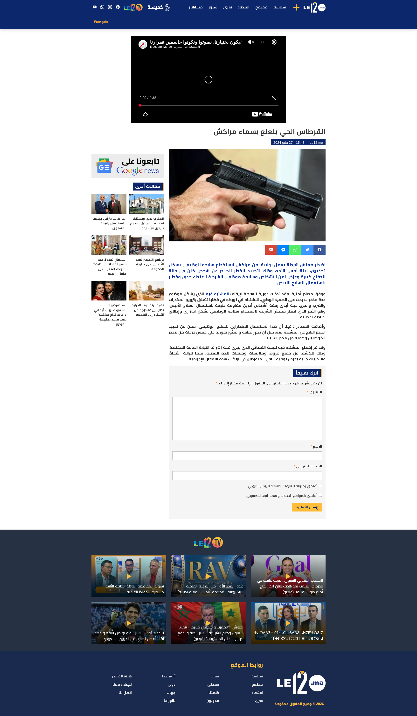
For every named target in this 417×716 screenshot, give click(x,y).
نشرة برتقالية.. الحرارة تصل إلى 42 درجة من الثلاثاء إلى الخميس (148, 309)
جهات (171, 693)
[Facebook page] (118, 7)
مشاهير (196, 7)
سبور (212, 7)
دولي (171, 684)
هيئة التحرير (122, 676)
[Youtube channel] (94, 7)
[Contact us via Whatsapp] (102, 7)
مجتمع (261, 7)
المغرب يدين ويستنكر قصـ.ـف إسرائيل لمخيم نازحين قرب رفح (147, 223)
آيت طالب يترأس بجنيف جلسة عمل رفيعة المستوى (109, 223)
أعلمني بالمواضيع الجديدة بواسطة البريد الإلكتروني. (281, 496)
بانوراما (169, 700)
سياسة (279, 7)
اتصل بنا (125, 693)
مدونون (213, 700)
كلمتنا (213, 693)
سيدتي (213, 684)
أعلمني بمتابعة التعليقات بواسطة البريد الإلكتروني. (282, 486)
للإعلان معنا (122, 684)
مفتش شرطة (300, 264)
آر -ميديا (168, 676)
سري (227, 7)
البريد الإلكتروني (308, 466)
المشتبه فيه (217, 294)
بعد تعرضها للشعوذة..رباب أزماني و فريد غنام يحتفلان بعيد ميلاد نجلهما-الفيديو (110, 314)
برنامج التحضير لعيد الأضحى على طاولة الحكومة (150, 264)
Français (101, 22)
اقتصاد (244, 7)
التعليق (314, 392)
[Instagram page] (110, 7)
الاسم (316, 446)
